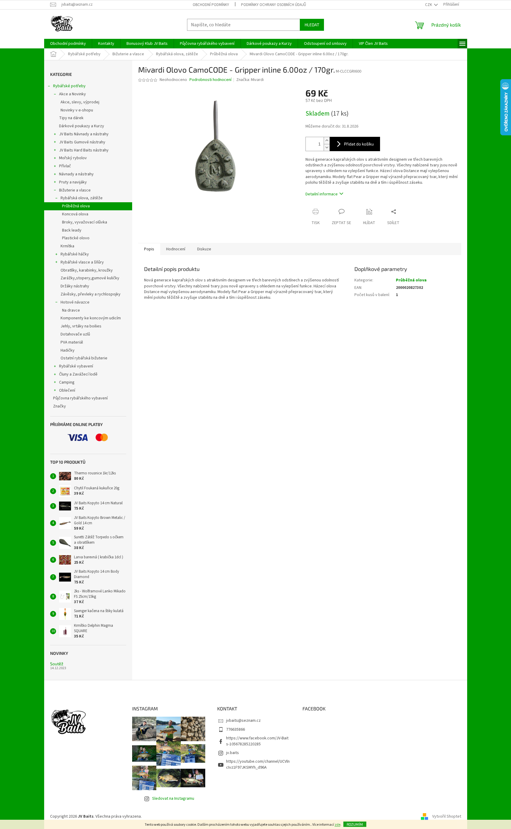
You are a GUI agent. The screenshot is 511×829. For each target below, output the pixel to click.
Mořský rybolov (73, 158)
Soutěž (56, 663)
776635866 (235, 730)
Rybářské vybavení (76, 366)
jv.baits (232, 753)
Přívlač (65, 166)
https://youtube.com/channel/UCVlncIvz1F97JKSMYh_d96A (258, 764)
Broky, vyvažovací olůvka (84, 222)
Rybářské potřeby (69, 86)
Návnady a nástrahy (76, 174)
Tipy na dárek (71, 118)
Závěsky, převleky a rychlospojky (91, 294)
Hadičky (68, 350)
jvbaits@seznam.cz (243, 721)
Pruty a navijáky (73, 182)
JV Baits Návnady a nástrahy (84, 134)
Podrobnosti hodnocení (210, 80)
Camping (67, 382)
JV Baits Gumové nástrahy (82, 142)
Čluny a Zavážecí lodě (78, 374)
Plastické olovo (75, 238)
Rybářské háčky (75, 254)
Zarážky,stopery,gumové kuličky (90, 278)
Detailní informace (321, 194)
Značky (59, 406)
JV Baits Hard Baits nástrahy (84, 150)
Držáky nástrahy (75, 286)
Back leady (71, 230)
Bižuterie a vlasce (75, 190)
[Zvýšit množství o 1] (327, 140)
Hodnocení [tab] (175, 249)
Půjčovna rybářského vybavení (80, 398)
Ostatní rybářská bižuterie (84, 358)
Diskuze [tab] (204, 249)
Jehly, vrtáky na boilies (81, 326)
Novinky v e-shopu (77, 110)
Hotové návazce (75, 302)
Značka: (250, 80)
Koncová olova (75, 214)
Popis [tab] (149, 249)
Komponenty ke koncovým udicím (91, 318)
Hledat (312, 24)
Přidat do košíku (359, 143)
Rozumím (355, 824)
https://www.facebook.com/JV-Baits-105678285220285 (257, 741)
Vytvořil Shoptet (446, 816)
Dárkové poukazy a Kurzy (81, 126)
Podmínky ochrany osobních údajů (273, 4)
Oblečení (67, 390)
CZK (429, 4)
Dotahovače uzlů (75, 334)
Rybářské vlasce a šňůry (82, 262)
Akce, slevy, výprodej (80, 102)
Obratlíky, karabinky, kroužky (87, 270)
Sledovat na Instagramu (173, 799)
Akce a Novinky (72, 94)
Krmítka (67, 246)
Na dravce (71, 310)
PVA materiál (72, 342)
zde (337, 824)
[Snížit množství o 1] (327, 147)
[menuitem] (68, 43)
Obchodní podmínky (211, 4)
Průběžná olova (76, 206)
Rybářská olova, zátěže (82, 198)
